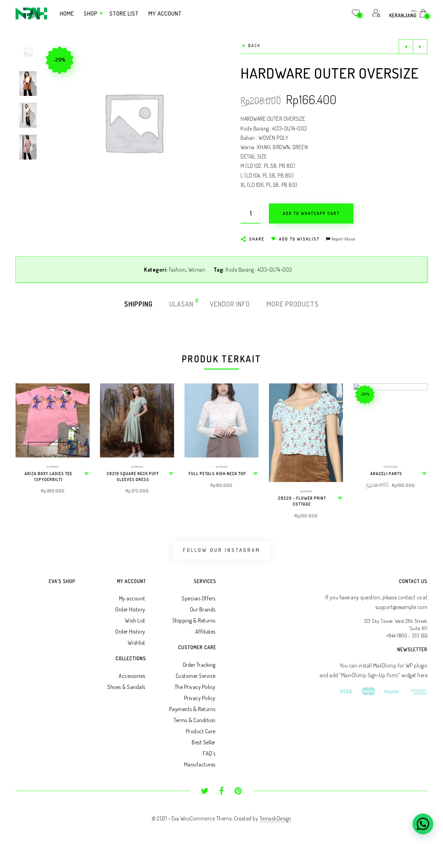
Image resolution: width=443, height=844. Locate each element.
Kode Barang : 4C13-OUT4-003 (259, 269)
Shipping (138, 303)
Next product (420, 47)
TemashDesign (275, 818)
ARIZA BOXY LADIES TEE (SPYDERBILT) (48, 476)
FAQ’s (209, 753)
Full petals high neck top (217, 473)
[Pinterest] (238, 791)
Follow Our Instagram (221, 550)
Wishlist (136, 642)
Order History (130, 609)
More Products (292, 303)
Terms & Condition (195, 720)
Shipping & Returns (194, 620)
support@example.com (401, 606)
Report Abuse (343, 239)
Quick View (77, 398)
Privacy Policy (200, 698)
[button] (210, 122)
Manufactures (200, 764)
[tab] (138, 303)
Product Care (201, 731)
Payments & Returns (192, 709)
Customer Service (196, 675)
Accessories (132, 675)
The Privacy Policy (195, 686)
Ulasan (181, 303)
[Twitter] (205, 791)
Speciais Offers (199, 598)
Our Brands (203, 609)
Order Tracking (199, 664)
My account (132, 598)
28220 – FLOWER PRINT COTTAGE (302, 501)
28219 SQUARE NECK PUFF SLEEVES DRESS (133, 476)
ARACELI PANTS (386, 473)
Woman (197, 269)
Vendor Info (230, 303)
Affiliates (205, 631)
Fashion (177, 269)
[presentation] (24, 442)
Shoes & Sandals (126, 686)
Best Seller (204, 742)
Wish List (135, 620)
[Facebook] (221, 791)
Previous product (406, 47)
